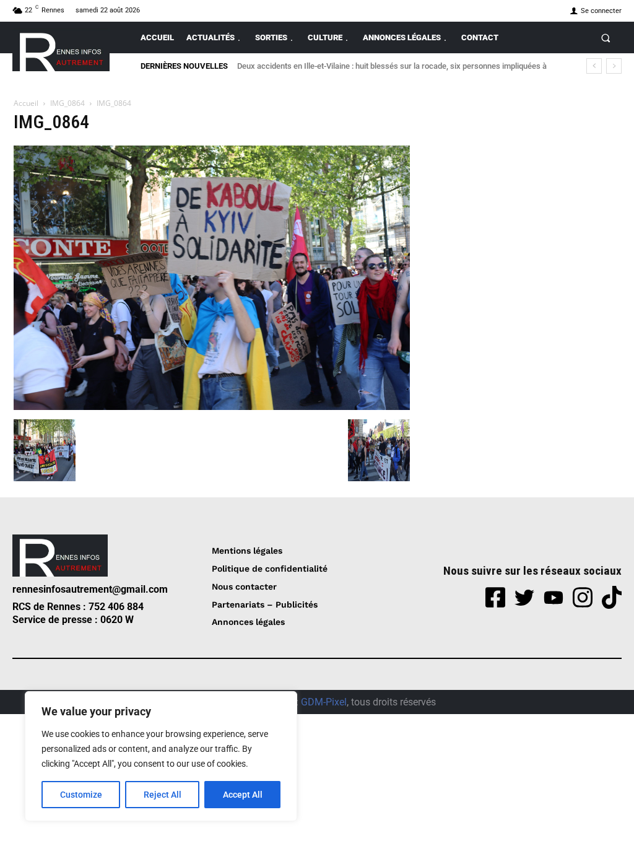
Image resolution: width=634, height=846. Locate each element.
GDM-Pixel (324, 702)
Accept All (243, 795)
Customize (81, 795)
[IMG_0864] (212, 406)
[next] (614, 66)
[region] (161, 756)
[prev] (594, 66)
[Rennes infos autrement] (61, 49)
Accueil (26, 103)
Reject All (162, 795)
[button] (606, 37)
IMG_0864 (67, 103)
